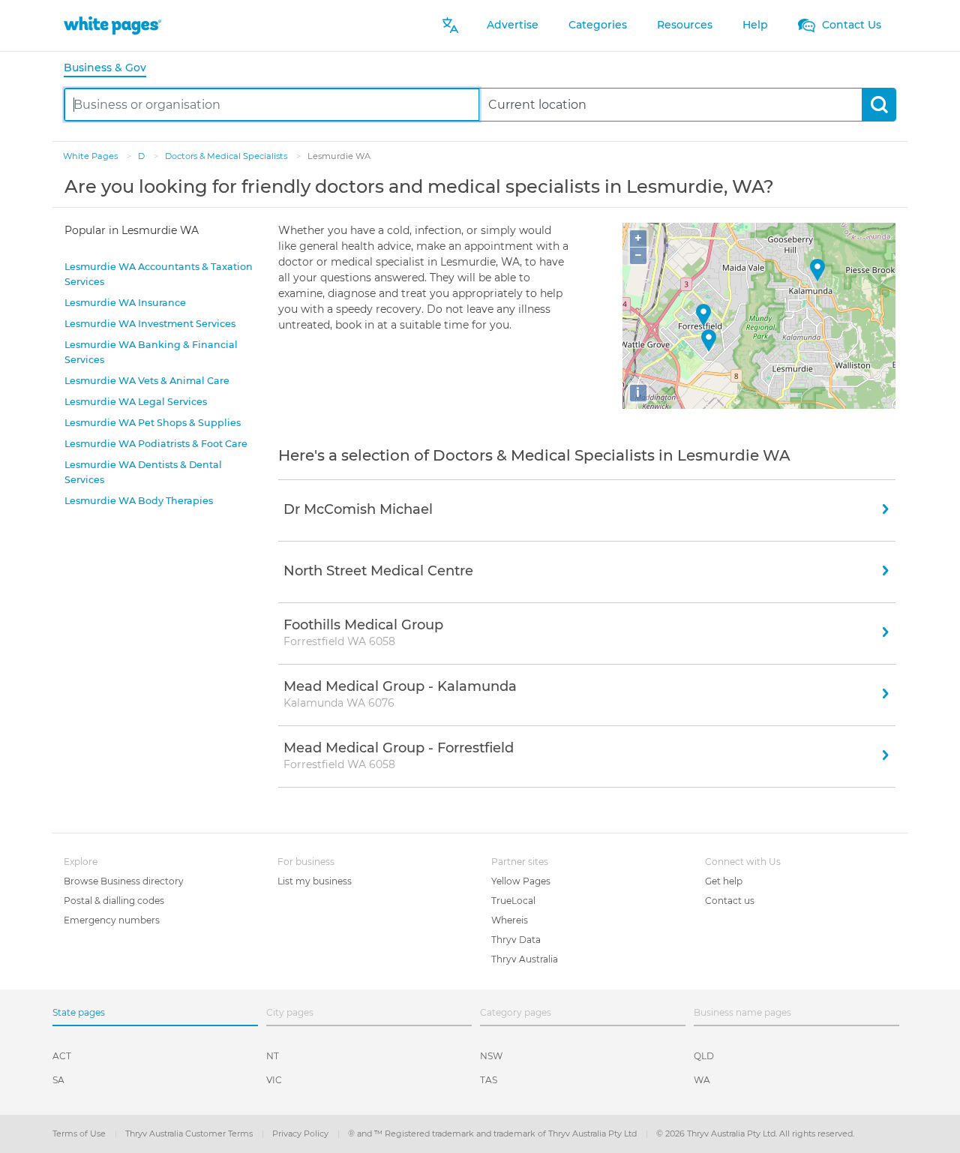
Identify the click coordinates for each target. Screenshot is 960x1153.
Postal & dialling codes (114, 900)
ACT (61, 1055)
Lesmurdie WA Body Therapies (138, 500)
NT (272, 1055)
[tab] (111, 68)
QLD (704, 1055)
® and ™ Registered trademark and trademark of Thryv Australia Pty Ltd (493, 1133)
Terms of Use (80, 1133)
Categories (597, 25)
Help (755, 25)
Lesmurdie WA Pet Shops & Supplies (152, 422)
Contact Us (850, 25)
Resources (684, 25)
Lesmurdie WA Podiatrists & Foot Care (156, 443)
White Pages (91, 156)
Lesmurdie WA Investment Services (150, 323)
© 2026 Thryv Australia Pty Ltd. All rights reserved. (755, 1133)
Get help (723, 881)
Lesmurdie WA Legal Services (135, 401)
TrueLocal (513, 900)
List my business (315, 881)
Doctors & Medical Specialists (227, 156)
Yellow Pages (520, 881)
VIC (274, 1079)
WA (702, 1079)
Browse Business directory (124, 881)
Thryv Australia (524, 959)
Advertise (512, 25)
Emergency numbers (112, 920)
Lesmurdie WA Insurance (125, 302)
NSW (491, 1055)
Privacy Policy (301, 1133)
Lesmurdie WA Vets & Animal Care (147, 380)
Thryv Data (516, 939)
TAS (488, 1079)
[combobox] (271, 105)
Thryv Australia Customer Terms (190, 1133)
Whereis (509, 920)
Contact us (729, 900)
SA (58, 1079)
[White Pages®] (112, 25)
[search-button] (879, 105)
